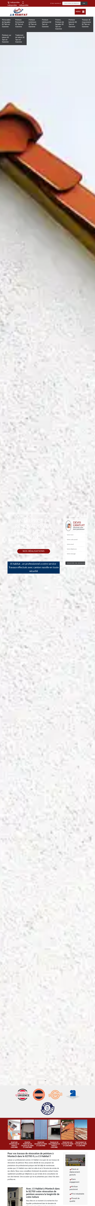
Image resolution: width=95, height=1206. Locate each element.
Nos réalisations (34, 551)
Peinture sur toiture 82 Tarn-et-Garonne (6, 38)
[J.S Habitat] (18, 12)
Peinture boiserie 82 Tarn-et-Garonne (73, 23)
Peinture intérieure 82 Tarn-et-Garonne (46, 23)
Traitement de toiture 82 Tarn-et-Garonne (20, 38)
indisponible (15, 2)
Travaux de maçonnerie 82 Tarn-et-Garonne (86, 23)
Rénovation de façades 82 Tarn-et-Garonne (6, 23)
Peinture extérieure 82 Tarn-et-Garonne (33, 23)
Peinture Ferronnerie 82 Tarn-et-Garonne (19, 23)
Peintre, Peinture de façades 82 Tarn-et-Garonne (59, 24)
